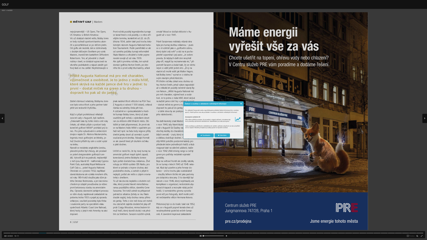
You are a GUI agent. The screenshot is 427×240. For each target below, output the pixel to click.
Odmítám (223, 135)
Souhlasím (206, 135)
